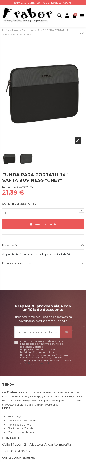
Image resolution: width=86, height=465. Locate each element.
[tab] (43, 245)
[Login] (67, 16)
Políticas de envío (19, 424)
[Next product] (83, 32)
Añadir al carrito (46, 224)
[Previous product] (80, 32)
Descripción (10, 245)
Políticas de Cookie (20, 428)
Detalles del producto (16, 263)
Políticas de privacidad (23, 420)
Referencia (9, 187)
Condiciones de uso (21, 432)
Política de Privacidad (36, 363)
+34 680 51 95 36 (16, 451)
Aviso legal (15, 416)
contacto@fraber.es (18, 457)
